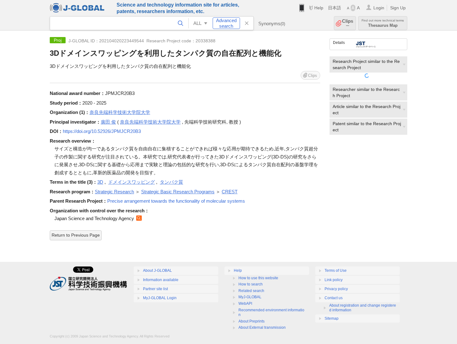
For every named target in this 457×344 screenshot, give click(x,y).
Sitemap (332, 318)
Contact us (334, 298)
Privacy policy (336, 289)
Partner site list (155, 289)
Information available (160, 280)
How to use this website (258, 278)
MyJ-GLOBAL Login (160, 298)
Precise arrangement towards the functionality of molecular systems (176, 201)
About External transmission (262, 327)
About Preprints (251, 321)
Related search (251, 291)
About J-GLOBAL (157, 270)
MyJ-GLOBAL (249, 297)
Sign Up (398, 7)
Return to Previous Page (76, 235)
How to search (250, 284)
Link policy (334, 280)
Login (378, 7)
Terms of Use (336, 270)
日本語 (334, 7)
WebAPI (245, 303)
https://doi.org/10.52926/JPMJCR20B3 (102, 131)
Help (318, 7)
